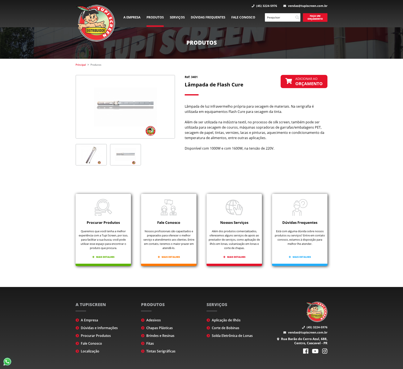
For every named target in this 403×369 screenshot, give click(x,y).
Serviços (177, 17)
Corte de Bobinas (225, 328)
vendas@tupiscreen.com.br (307, 6)
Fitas (149, 343)
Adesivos (153, 320)
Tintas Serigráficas (160, 351)
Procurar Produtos (95, 335)
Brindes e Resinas (159, 335)
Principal (81, 64)
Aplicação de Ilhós (226, 320)
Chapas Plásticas (159, 328)
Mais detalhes (105, 256)
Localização (89, 351)
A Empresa (131, 17)
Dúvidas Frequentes (208, 17)
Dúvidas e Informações (99, 328)
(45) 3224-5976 (266, 6)
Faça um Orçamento (315, 17)
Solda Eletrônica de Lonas (232, 335)
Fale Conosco (243, 17)
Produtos (155, 17)
